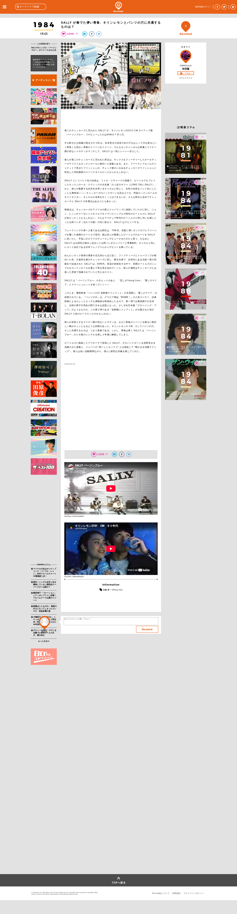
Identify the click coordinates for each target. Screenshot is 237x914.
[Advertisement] (44, 520)
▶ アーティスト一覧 (43, 80)
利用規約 (176, 893)
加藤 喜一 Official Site (113, 590)
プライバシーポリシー (193, 893)
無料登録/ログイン (203, 7)
